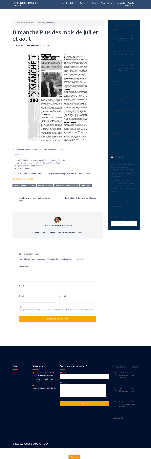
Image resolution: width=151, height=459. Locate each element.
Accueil (64, 3)
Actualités (121, 3)
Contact (128, 6)
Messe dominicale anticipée (125, 39)
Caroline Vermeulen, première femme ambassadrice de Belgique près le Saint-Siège (123, 167)
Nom (21, 286)
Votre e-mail (64, 373)
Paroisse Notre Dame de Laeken (66, 185)
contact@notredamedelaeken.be (44, 388)
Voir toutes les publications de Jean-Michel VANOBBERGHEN (58, 233)
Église (72, 3)
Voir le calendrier (118, 81)
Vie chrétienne (106, 3)
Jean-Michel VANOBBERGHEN (27, 45)
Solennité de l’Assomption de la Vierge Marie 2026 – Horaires (123, 100)
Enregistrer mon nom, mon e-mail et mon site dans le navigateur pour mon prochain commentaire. (57, 310)
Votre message (65, 383)
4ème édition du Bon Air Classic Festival (80, 198)
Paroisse (83, 3)
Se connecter (116, 207)
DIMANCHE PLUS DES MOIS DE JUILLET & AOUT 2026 (123, 112)
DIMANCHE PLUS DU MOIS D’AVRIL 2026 (122, 123)
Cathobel (118, 156)
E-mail (22, 296)
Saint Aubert (86, 185)
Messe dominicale (125, 54)
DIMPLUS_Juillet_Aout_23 (23, 179)
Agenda (131, 3)
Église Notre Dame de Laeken (24, 185)
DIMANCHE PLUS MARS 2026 (123, 144)
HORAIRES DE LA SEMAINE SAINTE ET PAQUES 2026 (122, 134)
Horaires (95, 3)
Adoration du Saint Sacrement (126, 69)
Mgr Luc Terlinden (45, 185)
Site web (62, 296)
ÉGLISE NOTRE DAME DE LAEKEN (25, 4)
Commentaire (25, 266)
